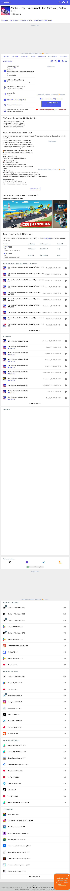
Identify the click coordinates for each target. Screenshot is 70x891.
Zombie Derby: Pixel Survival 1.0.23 (18, 346)
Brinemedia (17, 14)
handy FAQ (47, 238)
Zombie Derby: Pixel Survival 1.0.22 (18, 353)
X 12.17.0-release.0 (13, 714)
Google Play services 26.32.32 (17, 745)
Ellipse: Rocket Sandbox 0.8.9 (16, 758)
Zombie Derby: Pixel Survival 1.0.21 (18, 359)
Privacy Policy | (25, 888)
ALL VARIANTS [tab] (42, 56)
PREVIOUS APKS (52, 56)
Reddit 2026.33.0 (13, 733)
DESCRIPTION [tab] (24, 56)
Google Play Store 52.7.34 (15, 639)
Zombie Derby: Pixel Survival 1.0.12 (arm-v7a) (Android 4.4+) (26, 324)
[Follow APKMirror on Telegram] (43, 563)
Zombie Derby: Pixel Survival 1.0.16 (18, 385)
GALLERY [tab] (33, 56)
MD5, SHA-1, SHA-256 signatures (16, 100)
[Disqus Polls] (35, 435)
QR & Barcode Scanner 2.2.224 (17, 871)
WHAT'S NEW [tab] (15, 56)
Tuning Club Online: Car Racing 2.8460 (19, 858)
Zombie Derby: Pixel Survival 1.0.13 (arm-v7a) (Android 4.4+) (26, 318)
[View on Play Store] (59, 61)
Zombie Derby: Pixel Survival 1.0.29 (18, 341)
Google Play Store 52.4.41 (15, 627)
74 (15, 68)
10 (15, 105)
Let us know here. (39, 886)
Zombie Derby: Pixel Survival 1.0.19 (18, 372)
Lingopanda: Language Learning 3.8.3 (19, 865)
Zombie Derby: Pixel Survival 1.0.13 (18, 397)
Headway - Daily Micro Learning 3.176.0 (19, 846)
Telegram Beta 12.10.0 (14, 783)
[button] (52, 61)
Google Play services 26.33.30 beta (18, 802)
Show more (34, 189)
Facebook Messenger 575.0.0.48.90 (18, 764)
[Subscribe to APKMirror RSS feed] (60, 563)
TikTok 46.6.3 (12, 790)
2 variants (12, 348)
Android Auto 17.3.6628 (15, 695)
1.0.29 (21, 198)
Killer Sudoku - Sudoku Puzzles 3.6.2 (19, 852)
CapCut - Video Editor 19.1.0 (16, 614)
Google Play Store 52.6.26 (15, 658)
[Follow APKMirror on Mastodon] (27, 563)
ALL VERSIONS (63, 56)
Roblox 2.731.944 (13, 652)
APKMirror (8, 2)
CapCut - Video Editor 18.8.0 (16, 608)
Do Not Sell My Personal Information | (40, 888)
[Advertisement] (35, 39)
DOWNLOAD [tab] (6, 56)
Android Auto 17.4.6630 (15, 721)
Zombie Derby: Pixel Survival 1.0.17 (18, 378)
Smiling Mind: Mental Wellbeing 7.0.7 (18, 833)
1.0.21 (30, 20)
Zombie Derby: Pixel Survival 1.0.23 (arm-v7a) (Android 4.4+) (26, 267)
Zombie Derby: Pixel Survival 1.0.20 (18, 365)
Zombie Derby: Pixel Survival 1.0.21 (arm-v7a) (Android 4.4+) (26, 280)
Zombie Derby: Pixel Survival (18, 20)
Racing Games (7, 61)
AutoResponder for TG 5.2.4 (16, 827)
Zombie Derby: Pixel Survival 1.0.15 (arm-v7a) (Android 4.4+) (26, 312)
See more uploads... (35, 330)
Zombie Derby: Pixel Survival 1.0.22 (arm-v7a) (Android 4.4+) (26, 273)
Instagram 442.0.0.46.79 (15, 702)
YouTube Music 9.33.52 (15, 727)
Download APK (52, 104)
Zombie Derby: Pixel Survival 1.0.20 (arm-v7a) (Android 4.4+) (26, 286)
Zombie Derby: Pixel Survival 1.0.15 (18, 391)
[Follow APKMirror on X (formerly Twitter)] (10, 563)
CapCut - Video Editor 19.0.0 (16, 620)
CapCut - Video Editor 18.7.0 (16, 633)
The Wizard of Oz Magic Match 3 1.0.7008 (20, 820)
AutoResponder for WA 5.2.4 (16, 839)
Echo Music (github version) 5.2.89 (18, 646)
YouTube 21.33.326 (13, 777)
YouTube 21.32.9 (13, 796)
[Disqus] (35, 483)
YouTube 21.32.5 (13, 665)
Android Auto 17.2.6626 (15, 708)
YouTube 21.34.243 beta (15, 771)
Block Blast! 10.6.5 (13, 814)
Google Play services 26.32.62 (17, 752)
